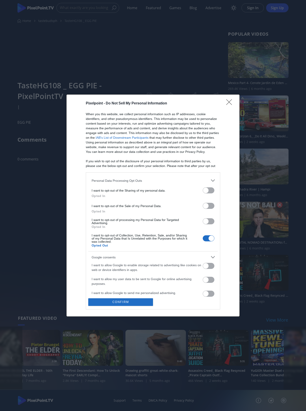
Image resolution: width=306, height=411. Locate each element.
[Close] (230, 103)
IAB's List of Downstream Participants (122, 137)
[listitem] (153, 180)
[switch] (208, 190)
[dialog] (153, 205)
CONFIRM (120, 302)
